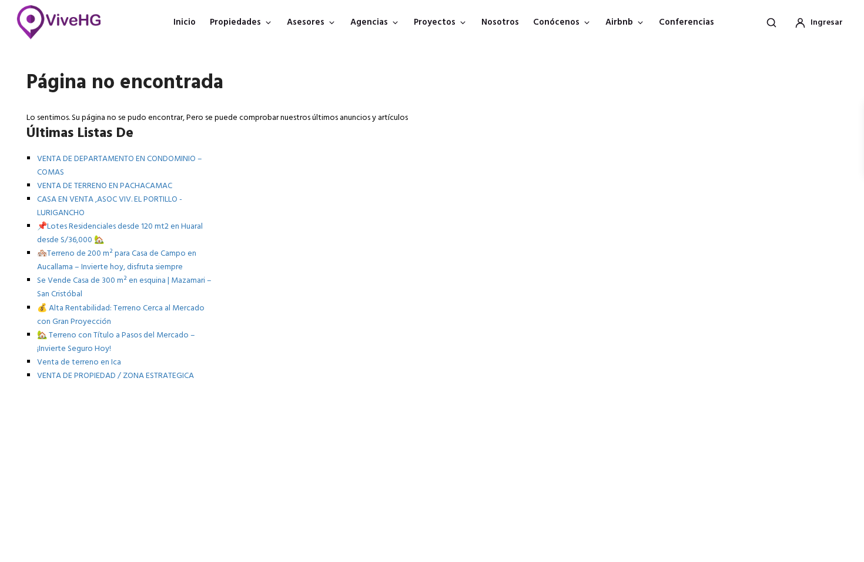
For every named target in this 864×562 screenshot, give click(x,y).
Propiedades (235, 22)
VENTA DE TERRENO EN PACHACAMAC (104, 186)
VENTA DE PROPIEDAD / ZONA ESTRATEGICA (115, 376)
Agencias (369, 22)
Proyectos (435, 22)
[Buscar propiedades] (771, 22)
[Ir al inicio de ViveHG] (64, 22)
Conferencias (686, 22)
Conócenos (556, 22)
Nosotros (500, 22)
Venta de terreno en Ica (79, 362)
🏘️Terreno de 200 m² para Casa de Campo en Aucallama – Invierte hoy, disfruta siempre (116, 260)
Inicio (184, 22)
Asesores (305, 22)
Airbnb (619, 22)
